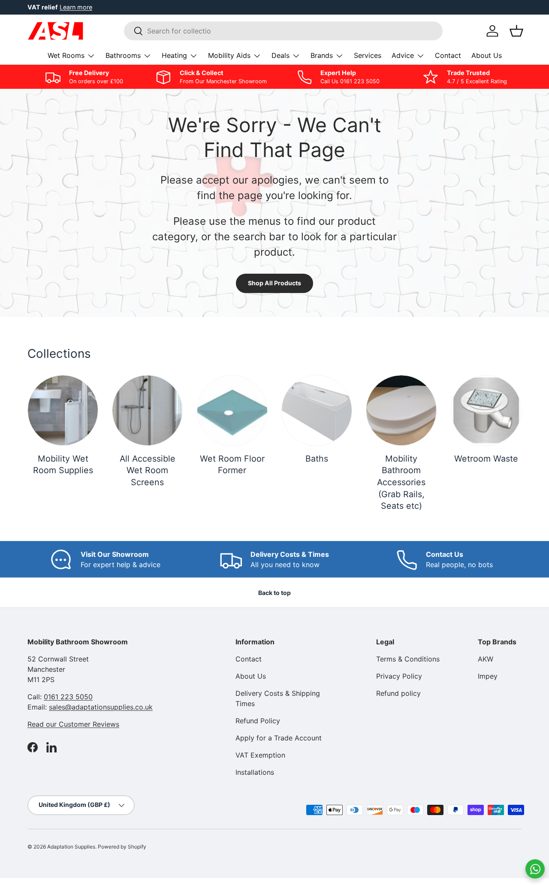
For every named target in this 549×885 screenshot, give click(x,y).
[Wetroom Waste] (486, 410)
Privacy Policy (399, 676)
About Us (486, 55)
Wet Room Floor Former (232, 464)
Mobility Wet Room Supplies (63, 464)
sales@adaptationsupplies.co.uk (101, 707)
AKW (485, 659)
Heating (174, 55)
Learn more (76, 7)
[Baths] (317, 410)
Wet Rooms (66, 55)
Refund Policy (257, 720)
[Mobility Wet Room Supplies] (63, 410)
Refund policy (398, 693)
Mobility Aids (229, 55)
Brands (322, 55)
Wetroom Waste (486, 458)
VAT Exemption (260, 755)
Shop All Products (274, 283)
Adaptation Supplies (71, 846)
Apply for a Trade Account (278, 738)
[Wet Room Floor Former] (232, 410)
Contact (448, 55)
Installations (254, 772)
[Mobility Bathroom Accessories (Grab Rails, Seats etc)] (401, 410)
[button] (516, 30)
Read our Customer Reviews (73, 724)
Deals (280, 55)
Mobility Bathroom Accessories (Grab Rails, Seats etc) (401, 482)
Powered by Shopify (122, 846)
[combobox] (283, 30)
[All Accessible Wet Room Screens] (147, 410)
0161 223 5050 (68, 696)
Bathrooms (123, 55)
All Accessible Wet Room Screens (147, 470)
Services (367, 55)
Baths (316, 458)
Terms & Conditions (408, 659)
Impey (488, 676)
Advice (403, 55)
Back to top (274, 592)
